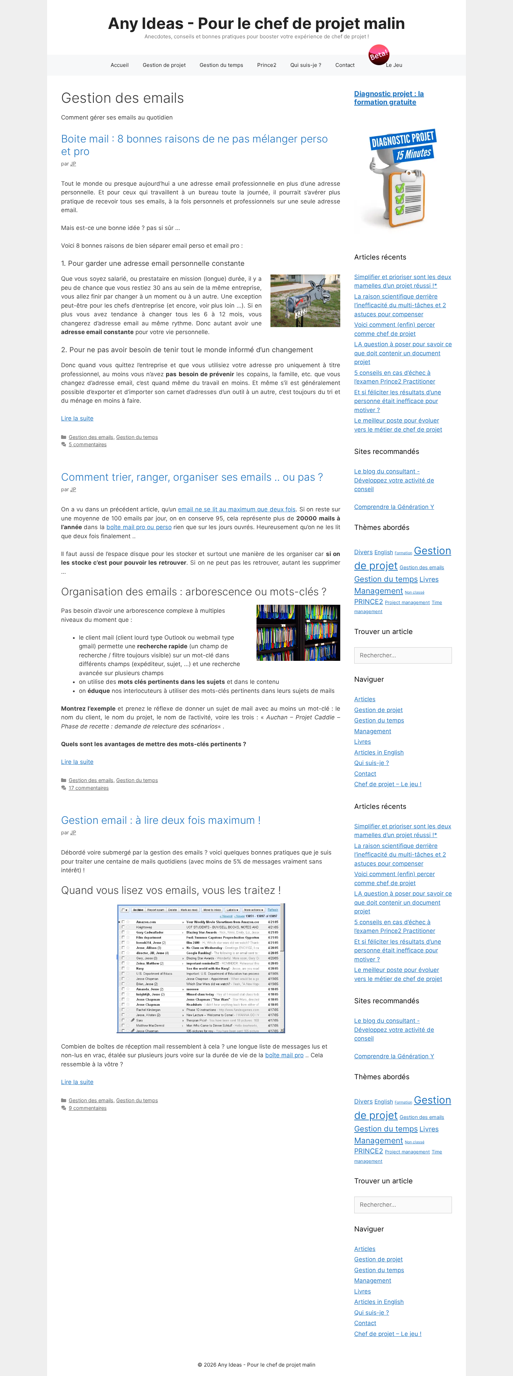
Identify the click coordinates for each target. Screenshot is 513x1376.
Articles (365, 699)
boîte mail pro (284, 1055)
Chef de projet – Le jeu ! (388, 784)
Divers (363, 552)
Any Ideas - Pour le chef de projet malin (256, 23)
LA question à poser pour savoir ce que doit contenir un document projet (403, 353)
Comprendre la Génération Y (394, 506)
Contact (345, 65)
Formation (403, 553)
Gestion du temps (221, 65)
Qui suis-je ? (305, 65)
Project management (407, 602)
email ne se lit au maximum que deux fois (237, 509)
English (383, 552)
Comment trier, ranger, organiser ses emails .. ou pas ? (192, 477)
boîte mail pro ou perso (139, 527)
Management (378, 590)
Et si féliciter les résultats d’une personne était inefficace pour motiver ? (397, 401)
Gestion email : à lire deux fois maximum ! (161, 820)
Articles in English (379, 752)
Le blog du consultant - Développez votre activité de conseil (394, 480)
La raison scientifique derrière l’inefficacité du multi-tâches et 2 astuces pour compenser (400, 305)
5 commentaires (88, 444)
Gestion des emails (91, 437)
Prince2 (266, 65)
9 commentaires (88, 1108)
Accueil (120, 65)
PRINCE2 (368, 601)
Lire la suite (77, 418)
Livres (429, 579)
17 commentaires (89, 788)
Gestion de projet (164, 65)
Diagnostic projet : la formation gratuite (389, 98)
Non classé (414, 592)
